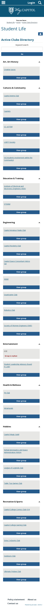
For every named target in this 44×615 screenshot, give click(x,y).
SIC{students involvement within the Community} (18, 158)
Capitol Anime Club (11, 96)
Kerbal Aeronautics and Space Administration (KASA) (16, 451)
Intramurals (8, 408)
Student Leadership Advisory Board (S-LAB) (18, 365)
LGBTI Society (9, 142)
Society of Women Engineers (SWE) (18, 325)
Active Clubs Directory (29, 22)
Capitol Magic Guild (11, 434)
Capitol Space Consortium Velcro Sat (17, 262)
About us (32, 599)
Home (18, 22)
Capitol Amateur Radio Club (15, 230)
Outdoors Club (10, 556)
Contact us (12, 603)
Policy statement (16, 599)
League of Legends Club (13, 468)
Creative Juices (10, 69)
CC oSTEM (8, 127)
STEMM (7, 204)
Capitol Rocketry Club (12, 246)
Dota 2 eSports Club (12, 540)
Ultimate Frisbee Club (12, 571)
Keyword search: (22, 45)
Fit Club (7, 393)
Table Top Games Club (13, 483)
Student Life (11, 22)
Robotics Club (9, 310)
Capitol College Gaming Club (15, 525)
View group (27, 77)
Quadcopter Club (10, 294)
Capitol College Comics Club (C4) (17, 509)
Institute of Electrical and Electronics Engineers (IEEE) (15, 187)
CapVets (7, 111)
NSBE (6, 279)
